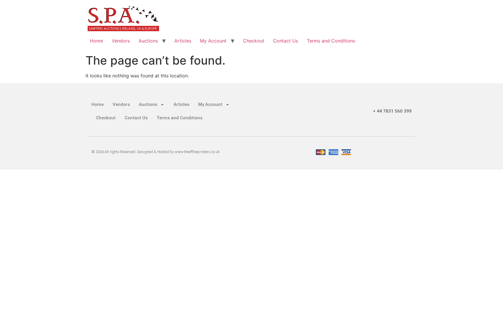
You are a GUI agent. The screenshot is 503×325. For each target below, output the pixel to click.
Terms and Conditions (331, 41)
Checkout (253, 41)
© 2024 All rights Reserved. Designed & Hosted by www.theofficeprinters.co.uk (155, 152)
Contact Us (285, 41)
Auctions (148, 41)
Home (96, 41)
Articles (182, 41)
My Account (213, 41)
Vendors (121, 41)
